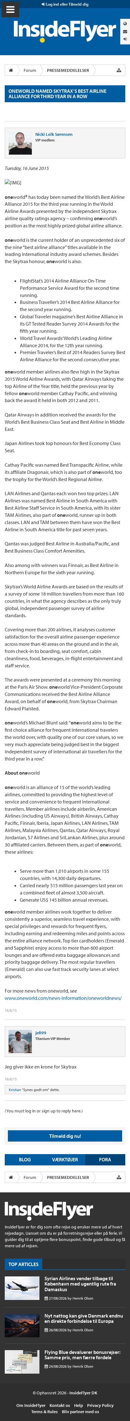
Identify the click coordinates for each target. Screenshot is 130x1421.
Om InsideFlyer (30, 1405)
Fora (105, 1159)
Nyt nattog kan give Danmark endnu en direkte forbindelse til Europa (83, 1318)
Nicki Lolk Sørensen (54, 134)
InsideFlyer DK (83, 1393)
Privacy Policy (100, 1405)
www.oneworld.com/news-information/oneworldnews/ (63, 998)
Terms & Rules (44, 1411)
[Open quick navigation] (119, 70)
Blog (25, 1159)
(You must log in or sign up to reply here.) (44, 1111)
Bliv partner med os (80, 1411)
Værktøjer (65, 1159)
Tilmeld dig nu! (65, 1136)
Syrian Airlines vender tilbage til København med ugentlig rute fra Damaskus (80, 1283)
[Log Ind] (125, 39)
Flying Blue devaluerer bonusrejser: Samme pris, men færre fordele (82, 1355)
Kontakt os (60, 1405)
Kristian (15, 1089)
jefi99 (40, 1033)
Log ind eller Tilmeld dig (66, 4)
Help (78, 1405)
